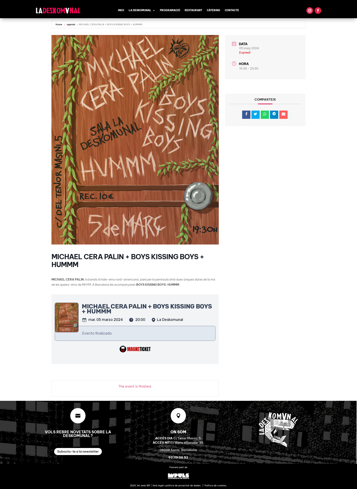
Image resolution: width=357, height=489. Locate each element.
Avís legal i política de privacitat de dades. (177, 485)
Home (59, 24)
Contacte (232, 10)
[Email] (283, 115)
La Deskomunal (140, 10)
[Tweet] (255, 115)
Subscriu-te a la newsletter (78, 451)
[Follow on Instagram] (309, 10)
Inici (121, 10)
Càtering (213, 10)
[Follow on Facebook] (318, 10)
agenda (71, 24)
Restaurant (193, 10)
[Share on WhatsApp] (265, 115)
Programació (170, 10)
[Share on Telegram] (274, 115)
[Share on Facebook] (246, 115)
